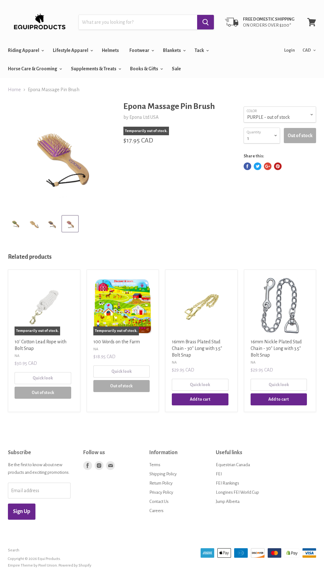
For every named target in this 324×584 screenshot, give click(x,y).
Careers (156, 510)
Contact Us (159, 501)
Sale (176, 68)
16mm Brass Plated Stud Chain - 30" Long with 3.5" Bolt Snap (197, 348)
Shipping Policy (163, 474)
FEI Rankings (227, 483)
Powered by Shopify (75, 565)
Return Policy (160, 483)
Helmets (110, 50)
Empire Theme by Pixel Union (32, 565)
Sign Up (21, 511)
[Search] (205, 22)
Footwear (139, 50)
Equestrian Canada (233, 464)
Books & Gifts (144, 68)
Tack (200, 50)
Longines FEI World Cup (237, 492)
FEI (219, 474)
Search (13, 550)
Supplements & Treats (94, 68)
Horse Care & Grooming (33, 68)
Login (289, 50)
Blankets (172, 50)
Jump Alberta (228, 501)
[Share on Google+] (267, 166)
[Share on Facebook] (247, 166)
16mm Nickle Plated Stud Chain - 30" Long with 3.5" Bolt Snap (276, 348)
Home (14, 89)
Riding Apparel (24, 50)
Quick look (43, 378)
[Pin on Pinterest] (278, 166)
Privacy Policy (161, 492)
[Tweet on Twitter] (257, 166)
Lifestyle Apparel (71, 50)
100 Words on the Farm (116, 341)
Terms (154, 464)
